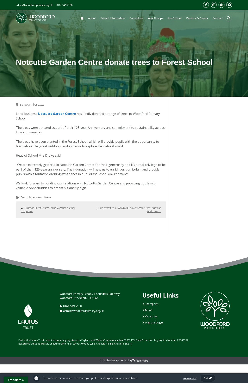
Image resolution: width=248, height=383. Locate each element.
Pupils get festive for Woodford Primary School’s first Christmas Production (129, 209)
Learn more (189, 378)
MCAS (148, 310)
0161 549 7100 (64, 5)
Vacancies (151, 316)
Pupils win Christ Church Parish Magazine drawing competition (48, 209)
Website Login (154, 322)
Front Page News (32, 197)
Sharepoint (151, 304)
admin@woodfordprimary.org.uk (34, 5)
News (47, 197)
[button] (228, 18)
